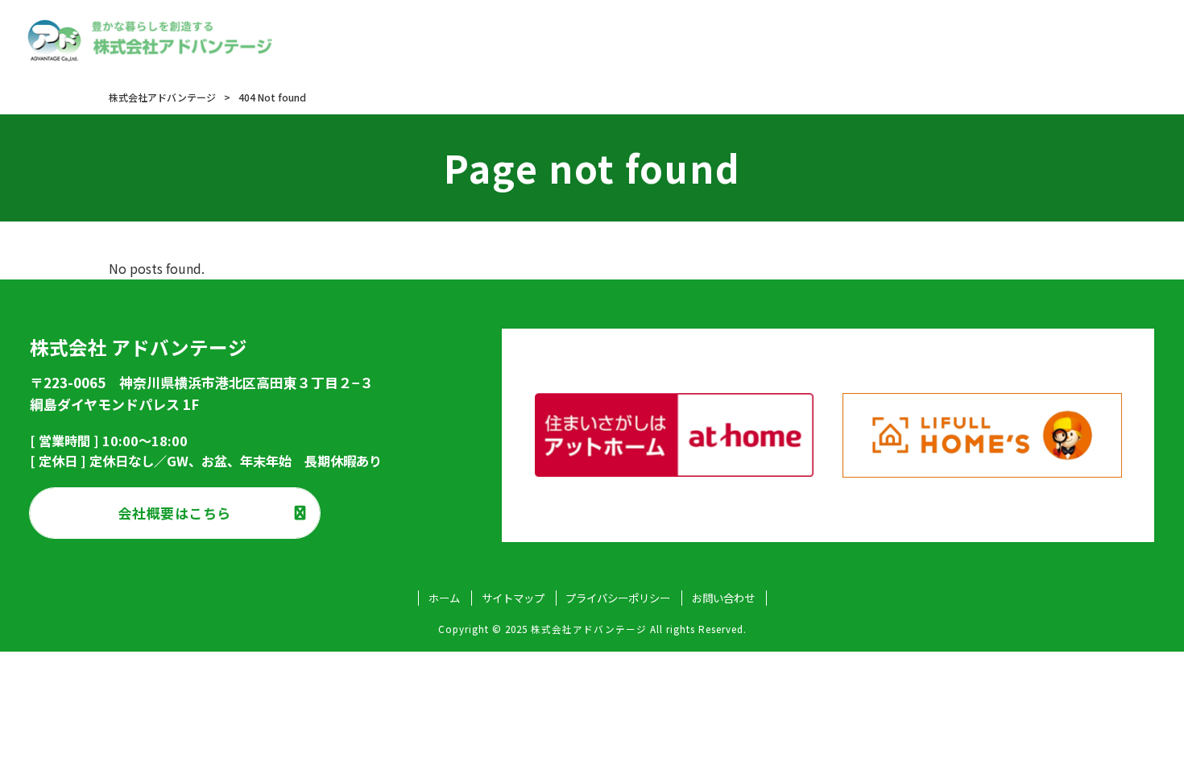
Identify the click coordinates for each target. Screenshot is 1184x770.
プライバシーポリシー (617, 598)
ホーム (444, 598)
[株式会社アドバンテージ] (150, 40)
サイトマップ (513, 598)
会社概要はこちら (174, 513)
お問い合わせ (723, 598)
